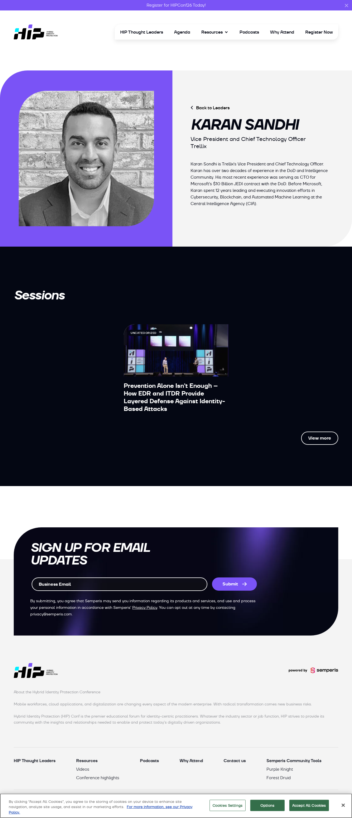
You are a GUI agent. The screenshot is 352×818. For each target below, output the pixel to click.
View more (319, 438)
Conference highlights (97, 778)
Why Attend (282, 32)
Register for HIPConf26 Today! (176, 5)
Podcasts (249, 32)
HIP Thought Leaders (141, 32)
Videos (82, 769)
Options (267, 805)
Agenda (182, 32)
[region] (176, 806)
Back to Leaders (213, 108)
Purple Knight (279, 769)
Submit (230, 584)
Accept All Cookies (309, 805)
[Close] (343, 805)
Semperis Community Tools (293, 761)
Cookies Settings (228, 805)
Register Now (319, 32)
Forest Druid (278, 778)
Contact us (235, 761)
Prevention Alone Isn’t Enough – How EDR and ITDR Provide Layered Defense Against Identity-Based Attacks (174, 397)
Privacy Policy (144, 607)
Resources (212, 32)
